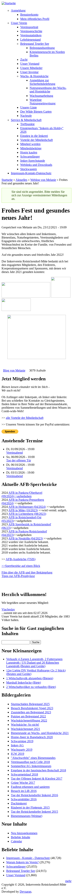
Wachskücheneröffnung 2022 (29, 720)
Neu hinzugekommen (24, 833)
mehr (68, 881)
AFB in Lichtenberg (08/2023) (27, 513)
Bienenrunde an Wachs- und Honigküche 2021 (40, 733)
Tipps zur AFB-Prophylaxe (18, 576)
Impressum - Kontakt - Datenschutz (28, 858)
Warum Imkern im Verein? (22, 862)
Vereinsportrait (29, 27)
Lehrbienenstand (30, 39)
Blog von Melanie (14, 370)
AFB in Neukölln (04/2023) (25, 538)
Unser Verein (19, 23)
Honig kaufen (28, 152)
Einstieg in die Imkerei (34, 135)
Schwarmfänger (30, 156)
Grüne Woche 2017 (23, 782)
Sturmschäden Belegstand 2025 (30, 704)
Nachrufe (26, 115)
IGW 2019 (17, 753)
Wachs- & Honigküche (34, 76)
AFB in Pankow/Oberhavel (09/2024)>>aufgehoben (22, 494)
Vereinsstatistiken (30, 35)
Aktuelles (21, 179)
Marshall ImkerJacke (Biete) (23, 682)
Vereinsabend (14, 452)
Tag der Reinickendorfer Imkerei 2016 (34, 795)
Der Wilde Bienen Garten (36, 111)
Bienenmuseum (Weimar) (26, 816)
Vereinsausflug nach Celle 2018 (30, 762)
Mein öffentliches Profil (34, 19)
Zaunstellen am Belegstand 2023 (31, 712)
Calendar (16, 841)
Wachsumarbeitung (41, 95)
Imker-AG (17, 745)
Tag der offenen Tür (18, 460)
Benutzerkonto (29, 14)
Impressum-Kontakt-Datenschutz (31, 173)
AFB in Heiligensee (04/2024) (27, 506)
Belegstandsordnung (42, 47)
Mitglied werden (30, 144)
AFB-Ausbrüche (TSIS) (20, 559)
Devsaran (25, 891)
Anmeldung (18, 10)
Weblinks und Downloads (36, 164)
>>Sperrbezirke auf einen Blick (21, 565)
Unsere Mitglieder (31, 68)
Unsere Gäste (28, 107)
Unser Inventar (29, 72)
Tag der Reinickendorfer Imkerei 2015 (34, 811)
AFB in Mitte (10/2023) (23, 510)
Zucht (23, 59)
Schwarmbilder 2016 (24, 799)
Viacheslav (8, 609)
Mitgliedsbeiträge (30, 148)
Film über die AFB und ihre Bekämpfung (27, 572)
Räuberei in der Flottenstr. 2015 (30, 807)
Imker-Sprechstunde (32, 160)
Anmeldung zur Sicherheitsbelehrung (42, 82)
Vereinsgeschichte (31, 31)
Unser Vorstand (29, 63)
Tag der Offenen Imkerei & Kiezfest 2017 (36, 778)
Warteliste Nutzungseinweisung (42, 101)
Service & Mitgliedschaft (26, 120)
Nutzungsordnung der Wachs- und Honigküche (48, 89)
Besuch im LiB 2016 (24, 791)
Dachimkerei (19, 803)
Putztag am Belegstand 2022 (28, 716)
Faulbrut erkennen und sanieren (30, 786)
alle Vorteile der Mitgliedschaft (24, 417)
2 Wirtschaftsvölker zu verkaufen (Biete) (31, 687)
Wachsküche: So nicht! (25, 724)
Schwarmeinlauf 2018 (24, 774)
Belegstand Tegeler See (34, 43)
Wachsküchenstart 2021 (25, 729)
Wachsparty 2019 (21, 749)
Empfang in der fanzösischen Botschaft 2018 (38, 770)
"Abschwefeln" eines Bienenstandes (33, 757)
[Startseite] (9, 3)
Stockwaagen (28, 169)
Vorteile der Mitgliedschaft (36, 140)
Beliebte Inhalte (20, 837)
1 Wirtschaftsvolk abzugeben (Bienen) (29, 678)
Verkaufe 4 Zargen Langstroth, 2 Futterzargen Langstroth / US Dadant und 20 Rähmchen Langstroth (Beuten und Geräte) (34, 662)
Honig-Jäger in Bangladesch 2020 (32, 737)
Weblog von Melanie (43, 179)
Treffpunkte (27, 124)
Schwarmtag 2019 (22, 741)
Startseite (7, 179)
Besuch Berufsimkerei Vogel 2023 (32, 708)
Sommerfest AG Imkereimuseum (31, 766)
